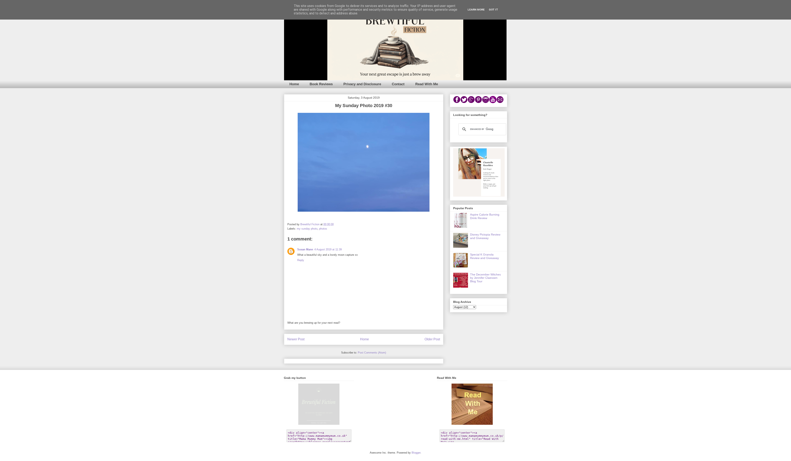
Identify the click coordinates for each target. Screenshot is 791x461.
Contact (398, 84)
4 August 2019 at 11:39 (328, 249)
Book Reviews (321, 84)
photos (323, 228)
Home (294, 84)
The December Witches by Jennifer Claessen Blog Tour (485, 278)
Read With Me (426, 84)
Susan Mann (305, 249)
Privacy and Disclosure (362, 84)
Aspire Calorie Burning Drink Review (484, 216)
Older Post (432, 339)
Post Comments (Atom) (372, 352)
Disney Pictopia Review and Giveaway (485, 236)
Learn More (476, 9)
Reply (300, 260)
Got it (493, 9)
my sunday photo (307, 228)
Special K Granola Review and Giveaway (484, 256)
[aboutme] (479, 195)
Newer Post (295, 339)
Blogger (416, 452)
